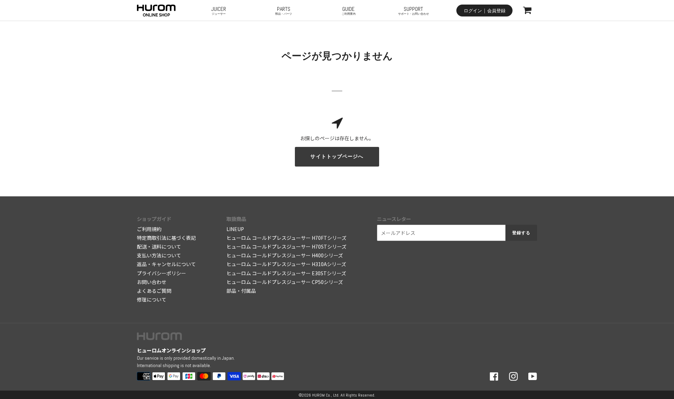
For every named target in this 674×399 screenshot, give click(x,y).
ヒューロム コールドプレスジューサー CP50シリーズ (284, 281)
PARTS (283, 10)
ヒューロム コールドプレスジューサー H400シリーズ (284, 255)
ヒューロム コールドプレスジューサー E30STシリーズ (286, 273)
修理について (151, 299)
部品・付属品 (241, 290)
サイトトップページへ (336, 156)
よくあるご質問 (154, 290)
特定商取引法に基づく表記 (166, 237)
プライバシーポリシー (161, 273)
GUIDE (349, 10)
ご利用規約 (149, 228)
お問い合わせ (151, 281)
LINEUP (235, 228)
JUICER (218, 10)
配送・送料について (159, 246)
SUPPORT (413, 10)
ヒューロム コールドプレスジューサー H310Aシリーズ (286, 264)
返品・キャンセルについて (166, 264)
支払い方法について (159, 255)
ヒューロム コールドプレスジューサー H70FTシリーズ (286, 237)
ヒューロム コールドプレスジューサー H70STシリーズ (286, 246)
